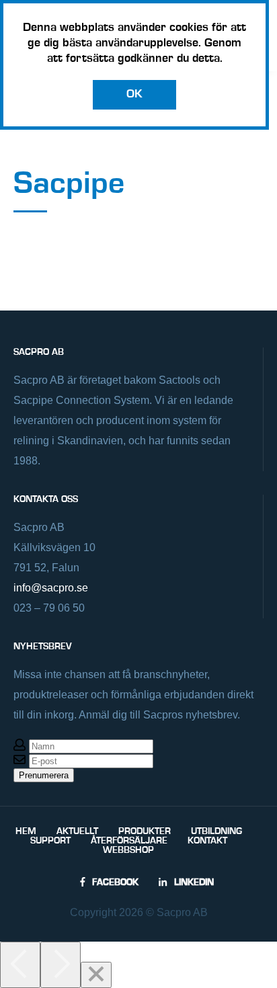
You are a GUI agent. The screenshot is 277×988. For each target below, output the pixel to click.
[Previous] (20, 965)
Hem (25, 831)
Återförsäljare (129, 841)
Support (50, 841)
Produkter (144, 831)
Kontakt (207, 841)
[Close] (96, 975)
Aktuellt (77, 831)
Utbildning (216, 831)
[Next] (60, 965)
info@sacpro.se (50, 587)
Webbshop (128, 850)
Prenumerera (44, 775)
